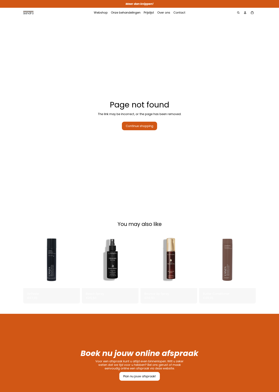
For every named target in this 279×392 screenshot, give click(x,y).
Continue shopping (139, 126)
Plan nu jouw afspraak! (139, 376)
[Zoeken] (238, 12)
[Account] (245, 12)
